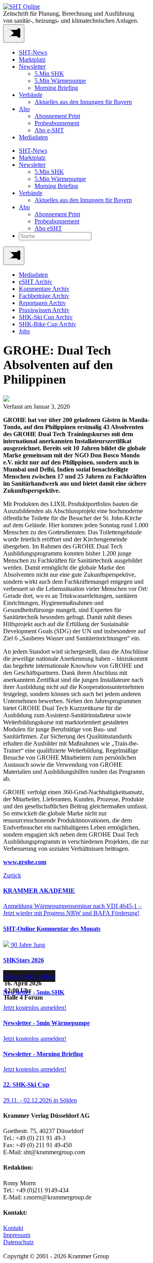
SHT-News (33, 52)
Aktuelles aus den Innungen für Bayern (83, 102)
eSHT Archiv (35, 281)
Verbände (30, 94)
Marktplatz (32, 59)
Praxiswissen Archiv (44, 310)
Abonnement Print (57, 116)
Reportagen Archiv (42, 303)
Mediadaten (33, 137)
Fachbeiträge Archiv (44, 295)
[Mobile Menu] (13, 33)
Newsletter (32, 66)
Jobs (24, 331)
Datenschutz (18, 1242)
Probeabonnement (57, 123)
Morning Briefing (56, 87)
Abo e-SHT (49, 130)
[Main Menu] (13, 256)
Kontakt (13, 1228)
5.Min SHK (49, 73)
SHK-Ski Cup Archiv (46, 317)
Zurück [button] (12, 875)
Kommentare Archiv (44, 288)
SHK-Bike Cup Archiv (47, 324)
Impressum (16, 1235)
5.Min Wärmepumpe (60, 80)
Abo (24, 109)
